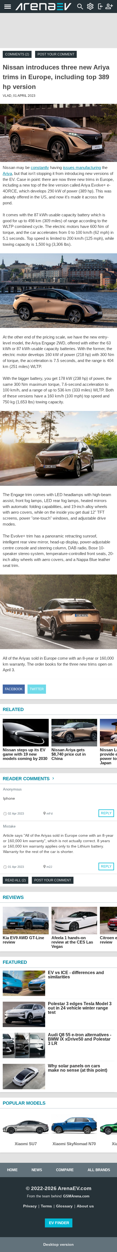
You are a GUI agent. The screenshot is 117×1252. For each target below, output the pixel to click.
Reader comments (27, 778)
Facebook (14, 689)
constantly (40, 167)
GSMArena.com (76, 1196)
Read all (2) (15, 880)
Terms (46, 1206)
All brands (99, 1170)
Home (12, 1170)
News (37, 1170)
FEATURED (15, 962)
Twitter (37, 689)
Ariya (7, 173)
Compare (65, 1170)
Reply (106, 813)
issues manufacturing (82, 167)
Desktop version (58, 1244)
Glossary (64, 1206)
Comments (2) (17, 54)
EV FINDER (59, 1223)
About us (85, 1206)
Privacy (30, 1206)
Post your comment (56, 54)
